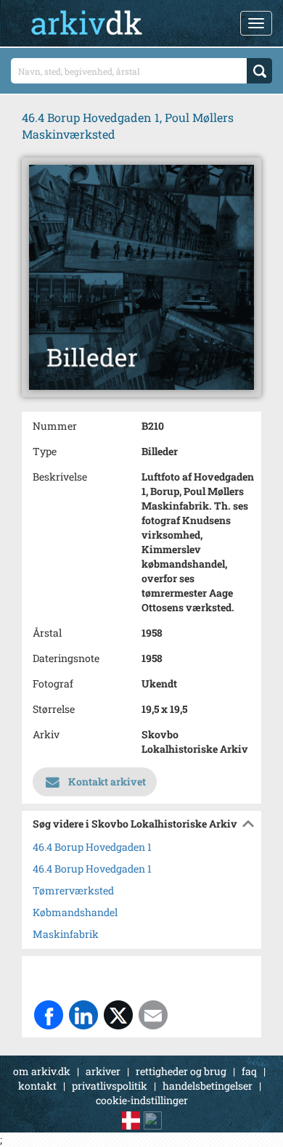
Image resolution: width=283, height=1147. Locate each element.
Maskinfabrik (66, 934)
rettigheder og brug (181, 1071)
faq (249, 1071)
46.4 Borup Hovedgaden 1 (92, 847)
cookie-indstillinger (142, 1100)
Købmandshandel (75, 912)
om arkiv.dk (41, 1071)
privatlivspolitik (109, 1086)
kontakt (37, 1086)
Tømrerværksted (73, 890)
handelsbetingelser (208, 1086)
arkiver (103, 1071)
